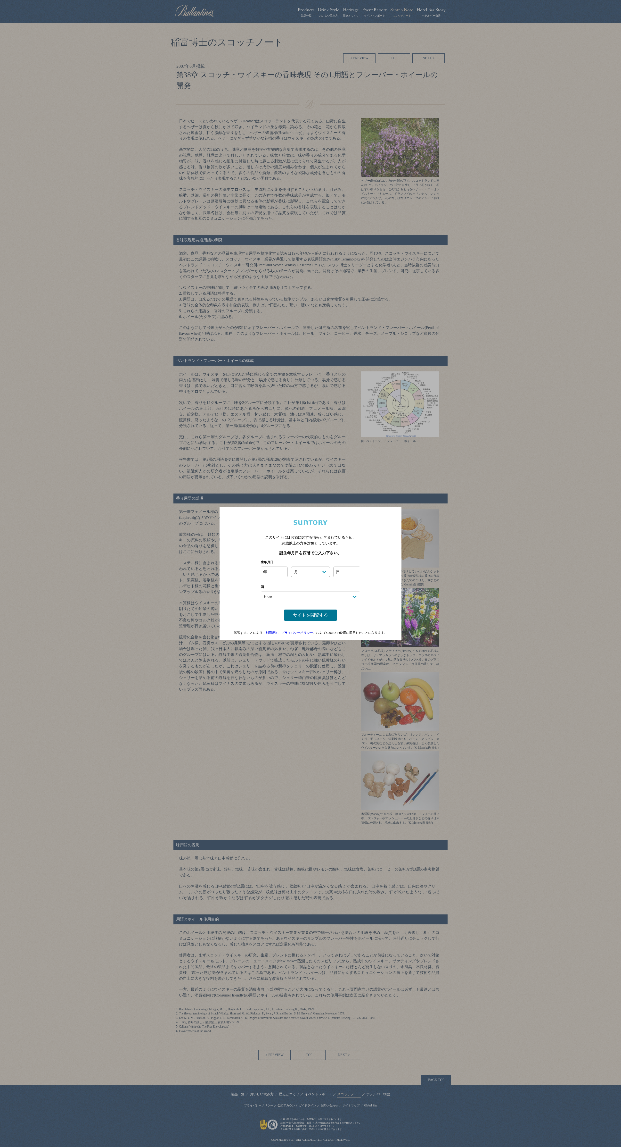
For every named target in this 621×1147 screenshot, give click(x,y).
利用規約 (272, 633)
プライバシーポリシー (297, 633)
